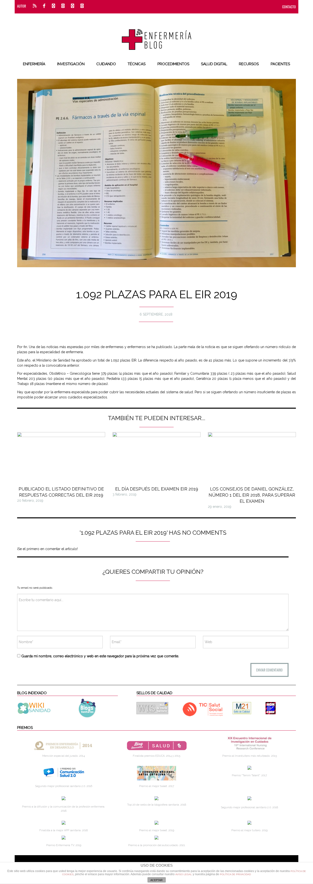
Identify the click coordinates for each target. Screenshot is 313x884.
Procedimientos (173, 64)
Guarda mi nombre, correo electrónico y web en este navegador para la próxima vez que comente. (100, 656)
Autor (21, 6)
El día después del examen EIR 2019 (156, 488)
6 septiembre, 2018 (156, 314)
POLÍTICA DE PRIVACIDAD (235, 874)
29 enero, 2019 (219, 507)
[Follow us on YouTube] (81, 6)
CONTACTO (289, 6)
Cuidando (106, 64)
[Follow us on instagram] (62, 6)
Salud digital (214, 64)
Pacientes (280, 64)
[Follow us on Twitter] (53, 6)
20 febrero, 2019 (30, 500)
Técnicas (136, 64)
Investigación (71, 64)
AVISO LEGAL (183, 874)
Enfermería (34, 64)
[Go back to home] (156, 35)
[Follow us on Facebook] (44, 6)
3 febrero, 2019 (124, 494)
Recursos (249, 64)
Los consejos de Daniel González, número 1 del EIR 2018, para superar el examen (252, 495)
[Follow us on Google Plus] (72, 6)
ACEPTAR (156, 880)
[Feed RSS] (34, 6)
